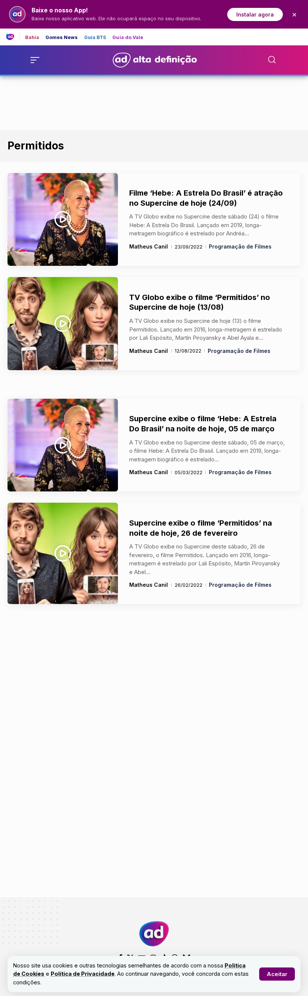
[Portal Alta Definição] (154, 934)
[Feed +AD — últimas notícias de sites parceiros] (13, 37)
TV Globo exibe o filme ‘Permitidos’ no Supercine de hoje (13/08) (199, 302)
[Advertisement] (154, 102)
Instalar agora (255, 14)
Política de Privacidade (83, 973)
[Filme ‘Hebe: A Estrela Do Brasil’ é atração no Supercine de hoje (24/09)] (63, 219)
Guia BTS (95, 37)
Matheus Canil (148, 246)
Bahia (32, 37)
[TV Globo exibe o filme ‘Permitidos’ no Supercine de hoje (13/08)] (63, 323)
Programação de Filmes (240, 246)
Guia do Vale (127, 37)
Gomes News (61, 37)
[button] (277, 974)
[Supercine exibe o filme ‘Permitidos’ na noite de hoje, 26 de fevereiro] (63, 553)
